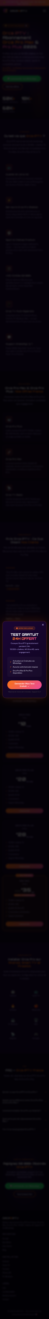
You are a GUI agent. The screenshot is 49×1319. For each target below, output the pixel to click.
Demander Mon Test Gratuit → (24, 684)
